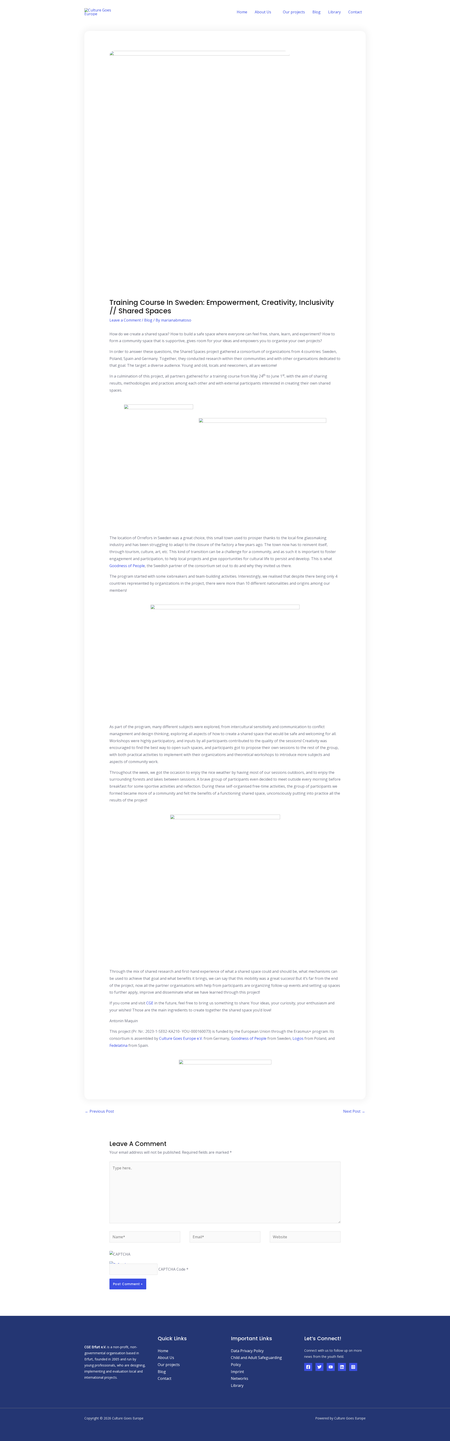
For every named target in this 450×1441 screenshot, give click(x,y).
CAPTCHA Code (171, 1269)
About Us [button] (263, 12)
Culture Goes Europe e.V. (181, 1038)
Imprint (237, 1371)
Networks (239, 1378)
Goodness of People (127, 565)
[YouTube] (331, 1367)
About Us (166, 1357)
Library (334, 12)
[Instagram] (353, 1367)
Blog (316, 12)
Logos (298, 1038)
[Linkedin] (342, 1367)
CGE (149, 1003)
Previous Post (99, 1111)
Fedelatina (118, 1045)
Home (242, 12)
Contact (355, 12)
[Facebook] (308, 1367)
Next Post (354, 1111)
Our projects (294, 12)
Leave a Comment (125, 320)
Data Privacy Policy (247, 1350)
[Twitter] (319, 1367)
